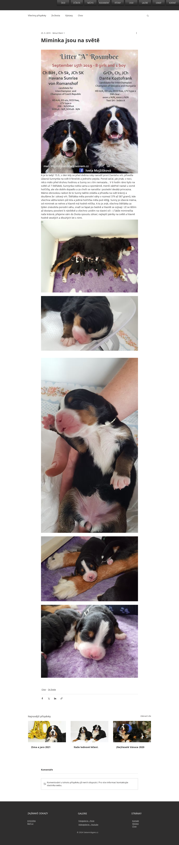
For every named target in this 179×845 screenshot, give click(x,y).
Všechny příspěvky (37, 15)
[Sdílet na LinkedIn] (55, 698)
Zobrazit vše (145, 716)
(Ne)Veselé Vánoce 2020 (130, 747)
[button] (148, 15)
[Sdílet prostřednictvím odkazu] (61, 698)
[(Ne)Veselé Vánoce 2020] (132, 731)
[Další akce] (136, 33)
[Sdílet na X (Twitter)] (48, 698)
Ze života (55, 15)
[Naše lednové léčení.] (90, 731)
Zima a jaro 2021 (40, 747)
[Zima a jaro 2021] (47, 731)
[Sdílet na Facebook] (42, 698)
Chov (80, 15)
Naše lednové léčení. (86, 747)
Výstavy (69, 15)
